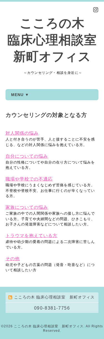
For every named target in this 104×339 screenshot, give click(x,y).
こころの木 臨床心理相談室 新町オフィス (52, 40)
